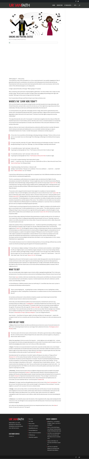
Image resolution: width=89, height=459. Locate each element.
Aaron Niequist (31, 312)
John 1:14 (19, 228)
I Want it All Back (18, 170)
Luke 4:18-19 (16, 196)
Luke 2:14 (55, 192)
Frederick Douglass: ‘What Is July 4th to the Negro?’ (53, 423)
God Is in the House (15, 163)
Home (53, 5)
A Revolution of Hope (19, 312)
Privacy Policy (32, 423)
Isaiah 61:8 (40, 379)
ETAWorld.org (32, 435)
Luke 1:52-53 (53, 182)
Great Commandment (52, 382)
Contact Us (11, 436)
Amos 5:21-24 (31, 255)
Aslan (55, 405)
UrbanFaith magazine (33, 437)
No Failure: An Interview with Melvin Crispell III (53, 442)
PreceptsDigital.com (33, 430)
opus (17, 277)
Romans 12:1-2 (12, 357)
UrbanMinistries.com (33, 428)
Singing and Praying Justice (21, 36)
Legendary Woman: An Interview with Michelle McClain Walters (53, 448)
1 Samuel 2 (16, 375)
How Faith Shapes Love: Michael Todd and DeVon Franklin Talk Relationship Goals (54, 429)
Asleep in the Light (35, 307)
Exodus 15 (28, 372)
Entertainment (22, 39)
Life (75, 5)
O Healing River (30, 303)
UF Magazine (67, 5)
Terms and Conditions (33, 425)
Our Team (31, 421)
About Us (31, 419)
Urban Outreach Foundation (35, 432)
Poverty (52, 310)
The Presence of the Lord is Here (38, 155)
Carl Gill (49, 433)
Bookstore (60, 5)
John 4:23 (38, 352)
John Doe (49, 446)
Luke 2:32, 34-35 (44, 211)
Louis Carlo (12, 39)
